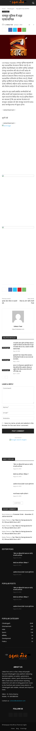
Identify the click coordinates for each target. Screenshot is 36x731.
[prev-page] (3, 377)
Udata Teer (9, 24)
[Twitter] (15, 30)
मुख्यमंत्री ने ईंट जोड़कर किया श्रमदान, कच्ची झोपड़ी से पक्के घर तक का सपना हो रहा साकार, (23, 357)
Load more (17, 503)
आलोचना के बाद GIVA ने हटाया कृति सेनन (23, 484)
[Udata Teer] (3, 25)
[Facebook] (10, 30)
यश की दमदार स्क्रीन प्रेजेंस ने (20, 493)
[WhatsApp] (24, 30)
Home (4, 9)
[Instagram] (16, 715)
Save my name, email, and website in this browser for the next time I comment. (18, 424)
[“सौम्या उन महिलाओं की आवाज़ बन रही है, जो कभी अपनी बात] (7, 466)
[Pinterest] (20, 30)
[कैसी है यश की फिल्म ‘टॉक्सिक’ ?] (7, 476)
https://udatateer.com (18, 329)
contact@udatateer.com (17, 701)
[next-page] (6, 377)
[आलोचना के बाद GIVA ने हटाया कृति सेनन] (7, 486)
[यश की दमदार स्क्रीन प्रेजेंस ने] (7, 496)
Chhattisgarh (10, 9)
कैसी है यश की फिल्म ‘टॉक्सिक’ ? (21, 474)
